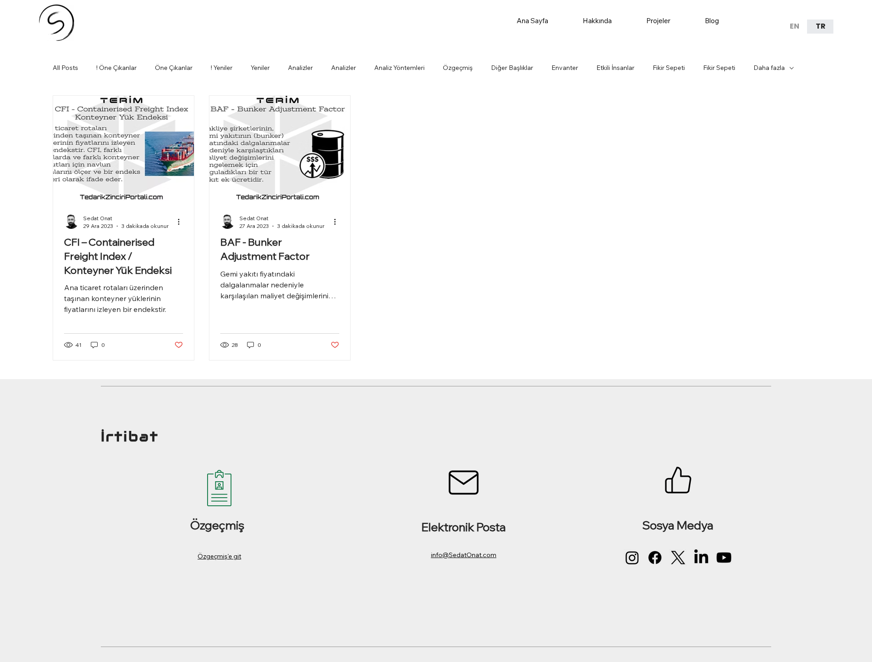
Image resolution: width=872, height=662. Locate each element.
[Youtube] (724, 557)
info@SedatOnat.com (463, 555)
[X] (678, 557)
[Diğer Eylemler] (181, 221)
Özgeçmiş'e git (219, 556)
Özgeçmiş (458, 68)
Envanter (564, 68)
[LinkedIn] (701, 557)
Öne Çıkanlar (174, 68)
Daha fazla (769, 68)
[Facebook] (655, 557)
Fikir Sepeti (669, 68)
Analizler (300, 68)
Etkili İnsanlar (615, 68)
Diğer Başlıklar (512, 68)
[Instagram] (632, 557)
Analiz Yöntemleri (399, 68)
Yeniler (260, 68)
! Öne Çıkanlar (116, 68)
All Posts (65, 68)
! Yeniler (222, 68)
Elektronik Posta (463, 526)
